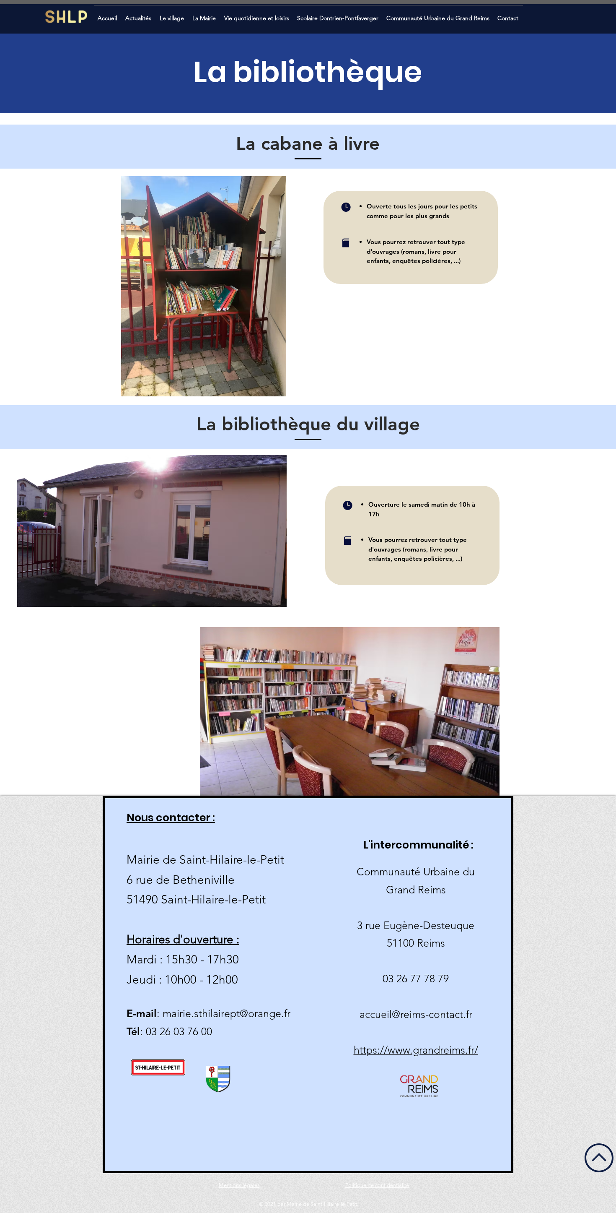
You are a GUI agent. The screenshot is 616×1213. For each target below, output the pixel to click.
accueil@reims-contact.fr (416, 1014)
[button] (139, 14)
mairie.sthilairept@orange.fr (226, 1013)
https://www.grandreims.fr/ (416, 1050)
